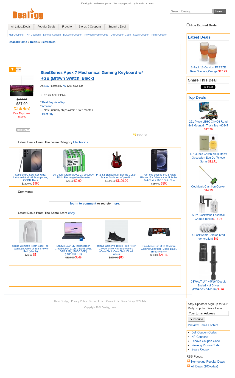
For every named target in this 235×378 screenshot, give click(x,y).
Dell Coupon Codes (204, 332)
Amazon (47, 106)
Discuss (142, 135)
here (116, 203)
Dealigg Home (18, 42)
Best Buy (47, 114)
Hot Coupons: (16, 34)
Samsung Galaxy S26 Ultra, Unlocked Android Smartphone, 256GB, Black (30, 177)
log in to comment (83, 203)
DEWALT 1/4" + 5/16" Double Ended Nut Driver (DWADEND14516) (208, 285)
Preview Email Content (203, 325)
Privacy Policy (79, 301)
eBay (46, 85)
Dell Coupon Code (121, 34)
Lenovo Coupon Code (205, 341)
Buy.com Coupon (72, 34)
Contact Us (112, 301)
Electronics (48, 42)
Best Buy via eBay (53, 102)
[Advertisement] (94, 54)
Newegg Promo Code (96, 34)
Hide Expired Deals (203, 25)
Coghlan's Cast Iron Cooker (208, 186)
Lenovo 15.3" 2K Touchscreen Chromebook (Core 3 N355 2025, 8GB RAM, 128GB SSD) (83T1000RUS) (73, 249)
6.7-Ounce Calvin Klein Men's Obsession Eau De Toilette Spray (208, 157)
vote (18, 69)
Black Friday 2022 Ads (133, 301)
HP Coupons (34, 34)
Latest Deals (199, 37)
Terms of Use (96, 301)
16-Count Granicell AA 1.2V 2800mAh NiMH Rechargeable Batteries (73, 176)
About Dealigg (61, 301)
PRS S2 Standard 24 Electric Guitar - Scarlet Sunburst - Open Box (116, 176)
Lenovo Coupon (52, 34)
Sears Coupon (141, 34)
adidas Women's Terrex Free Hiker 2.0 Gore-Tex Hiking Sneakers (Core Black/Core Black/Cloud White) (116, 249)
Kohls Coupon (159, 34)
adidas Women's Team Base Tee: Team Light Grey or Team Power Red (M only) (30, 248)
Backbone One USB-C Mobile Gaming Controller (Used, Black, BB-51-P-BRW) (159, 249)
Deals (34, 42)
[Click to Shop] (22, 95)
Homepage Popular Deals (207, 361)
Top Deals (197, 97)
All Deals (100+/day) (204, 366)
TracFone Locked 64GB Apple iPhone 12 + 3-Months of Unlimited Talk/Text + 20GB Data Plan (159, 177)
